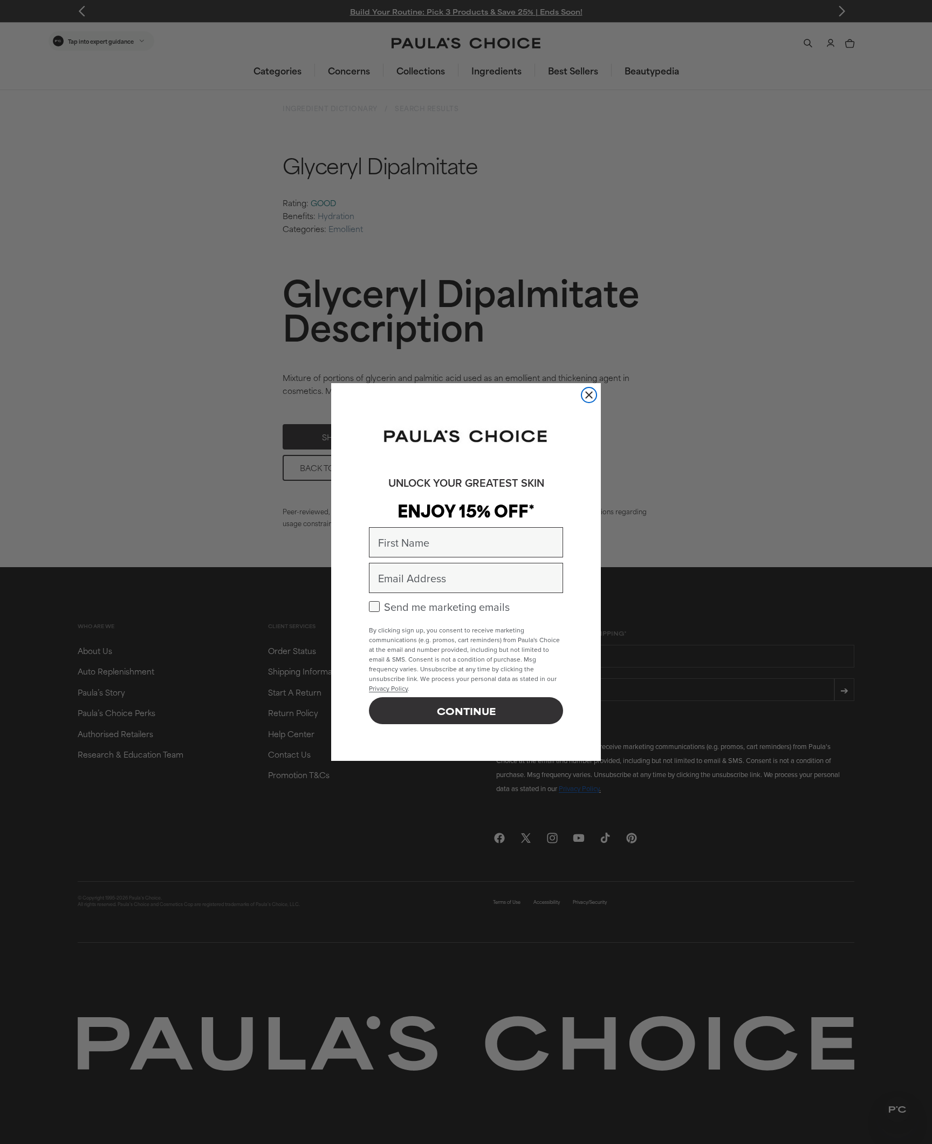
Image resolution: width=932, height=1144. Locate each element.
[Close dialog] (589, 395)
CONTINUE (466, 711)
